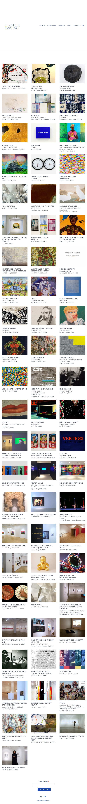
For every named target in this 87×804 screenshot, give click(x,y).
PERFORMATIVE (37, 483)
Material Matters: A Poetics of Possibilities (14, 704)
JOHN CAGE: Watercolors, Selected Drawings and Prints (42, 738)
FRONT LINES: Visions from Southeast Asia (42, 576)
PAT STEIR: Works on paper (13, 768)
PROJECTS (61, 25)
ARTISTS (42, 25)
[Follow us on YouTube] (45, 797)
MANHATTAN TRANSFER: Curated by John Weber (41, 672)
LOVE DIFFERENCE (67, 358)
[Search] (83, 25)
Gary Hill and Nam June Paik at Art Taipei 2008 (14, 606)
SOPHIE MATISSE (37, 422)
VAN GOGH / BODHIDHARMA (41, 328)
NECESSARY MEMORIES (11, 358)
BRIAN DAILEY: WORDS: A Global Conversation (11, 454)
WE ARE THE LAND (67, 86)
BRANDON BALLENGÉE (68, 206)
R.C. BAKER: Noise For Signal (71, 483)
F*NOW (62, 703)
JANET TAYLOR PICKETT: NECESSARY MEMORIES (40, 270)
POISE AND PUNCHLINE (11, 86)
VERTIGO (63, 453)
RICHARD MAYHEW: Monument (14, 546)
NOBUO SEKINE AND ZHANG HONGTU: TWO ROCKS (12, 515)
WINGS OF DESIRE (9, 328)
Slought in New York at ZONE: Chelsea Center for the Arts (71, 607)
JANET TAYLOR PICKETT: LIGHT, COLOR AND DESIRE (72, 238)
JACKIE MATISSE (66, 514)
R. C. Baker (35, 116)
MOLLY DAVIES (65, 672)
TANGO (33, 298)
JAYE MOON (35, 145)
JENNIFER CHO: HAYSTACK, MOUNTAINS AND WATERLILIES (14, 270)
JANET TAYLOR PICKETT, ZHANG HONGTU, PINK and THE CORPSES (14, 239)
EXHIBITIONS (51, 25)
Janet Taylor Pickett (69, 116)
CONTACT (77, 25)
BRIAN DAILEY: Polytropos (13, 483)
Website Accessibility (43, 800)
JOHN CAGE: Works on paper (72, 736)
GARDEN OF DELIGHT (10, 298)
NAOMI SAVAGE (65, 389)
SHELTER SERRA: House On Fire (43, 514)
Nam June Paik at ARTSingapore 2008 (68, 576)
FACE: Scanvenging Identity (71, 640)
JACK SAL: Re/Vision (10, 575)
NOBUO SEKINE (8, 145)
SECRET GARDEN (37, 358)
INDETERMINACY (8, 116)
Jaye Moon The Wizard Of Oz (14, 389)
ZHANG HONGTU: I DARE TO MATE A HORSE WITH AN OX (42, 454)
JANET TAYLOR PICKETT (69, 145)
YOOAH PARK (36, 605)
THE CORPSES (36, 86)
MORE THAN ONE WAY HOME (42, 389)
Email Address (44, 782)
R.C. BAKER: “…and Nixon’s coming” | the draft (41, 547)
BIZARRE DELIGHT (67, 328)
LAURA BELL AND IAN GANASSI (42, 206)
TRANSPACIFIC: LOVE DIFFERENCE (68, 177)
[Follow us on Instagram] (41, 797)
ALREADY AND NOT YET (69, 298)
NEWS (69, 25)
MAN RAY (5, 422)
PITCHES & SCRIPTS (67, 269)
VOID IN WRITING (8, 206)
